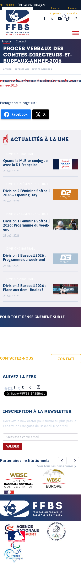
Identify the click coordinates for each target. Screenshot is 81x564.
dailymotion (30, 387)
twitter (52, 18)
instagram (75, 18)
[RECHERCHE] (64, 16)
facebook (44, 18)
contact (66, 359)
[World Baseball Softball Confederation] (18, 481)
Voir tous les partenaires (55, 466)
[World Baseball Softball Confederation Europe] (53, 479)
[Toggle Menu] (75, 33)
